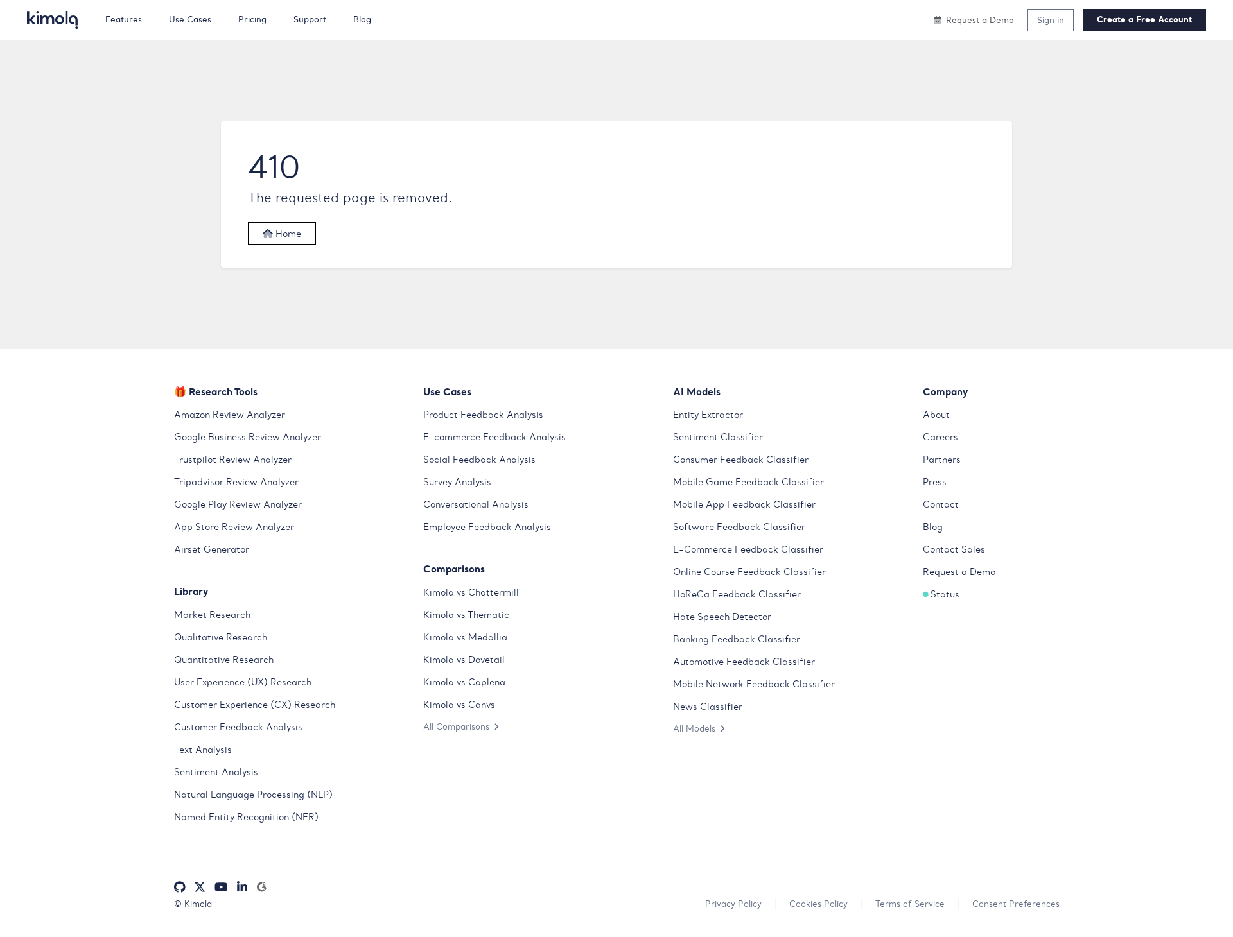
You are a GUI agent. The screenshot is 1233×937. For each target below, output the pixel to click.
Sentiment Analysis (216, 772)
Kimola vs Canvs (459, 704)
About (936, 414)
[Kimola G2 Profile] (261, 887)
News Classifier (707, 706)
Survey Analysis (457, 482)
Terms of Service (910, 903)
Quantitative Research (224, 660)
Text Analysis (203, 749)
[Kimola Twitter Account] (200, 887)
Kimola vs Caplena (464, 682)
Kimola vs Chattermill (471, 592)
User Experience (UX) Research (242, 682)
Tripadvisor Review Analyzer (236, 482)
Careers (940, 437)
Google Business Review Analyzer (247, 437)
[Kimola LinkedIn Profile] (242, 887)
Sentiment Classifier (718, 437)
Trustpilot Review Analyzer (233, 459)
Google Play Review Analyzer (238, 504)
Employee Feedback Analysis (487, 527)
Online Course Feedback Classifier (749, 572)
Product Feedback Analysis (483, 414)
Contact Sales (954, 549)
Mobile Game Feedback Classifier (748, 482)
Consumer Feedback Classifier (741, 459)
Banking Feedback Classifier (736, 639)
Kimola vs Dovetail (464, 660)
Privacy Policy (733, 903)
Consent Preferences (1016, 903)
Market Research (212, 615)
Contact (941, 504)
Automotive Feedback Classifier (744, 661)
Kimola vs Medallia (465, 637)
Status (945, 594)
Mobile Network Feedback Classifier (754, 684)
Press (935, 482)
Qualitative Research (220, 637)
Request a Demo (959, 572)
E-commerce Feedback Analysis (494, 437)
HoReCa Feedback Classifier (737, 594)
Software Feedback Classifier (739, 527)
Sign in (1050, 20)
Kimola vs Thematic (466, 615)
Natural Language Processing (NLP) (253, 794)
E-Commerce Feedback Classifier (748, 549)
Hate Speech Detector (722, 617)
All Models (694, 728)
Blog (933, 527)
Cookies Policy (818, 903)
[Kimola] (52, 20)
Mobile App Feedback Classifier (744, 504)
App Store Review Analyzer (234, 527)
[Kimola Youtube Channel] (220, 887)
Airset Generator (211, 549)
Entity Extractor (708, 414)
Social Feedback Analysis (479, 459)
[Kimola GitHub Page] (180, 887)
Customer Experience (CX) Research (254, 704)
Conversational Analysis (476, 504)
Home (287, 233)
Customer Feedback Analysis (238, 727)
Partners (942, 459)
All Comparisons (456, 726)
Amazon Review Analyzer (229, 414)
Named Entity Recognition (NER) (246, 817)
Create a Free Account (1144, 19)
